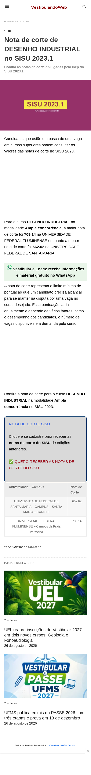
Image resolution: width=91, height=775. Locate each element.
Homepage (11, 21)
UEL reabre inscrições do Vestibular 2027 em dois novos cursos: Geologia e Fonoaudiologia (43, 635)
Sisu (26, 21)
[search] (84, 6)
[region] (36, 187)
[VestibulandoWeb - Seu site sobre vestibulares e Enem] (50, 6)
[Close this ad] (88, 751)
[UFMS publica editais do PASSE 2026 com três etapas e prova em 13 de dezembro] (45, 676)
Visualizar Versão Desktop (62, 745)
